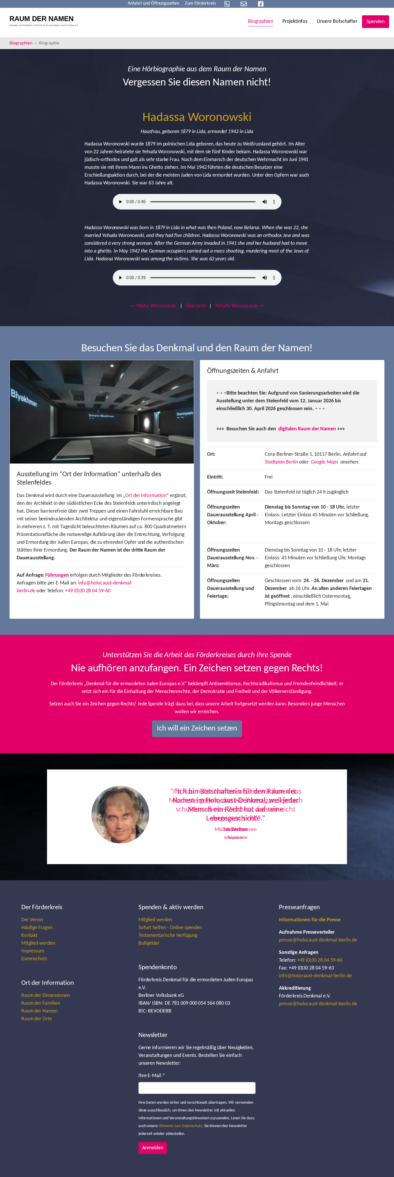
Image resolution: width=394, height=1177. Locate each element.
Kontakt (29, 935)
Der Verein (32, 920)
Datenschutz (34, 959)
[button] (99, 817)
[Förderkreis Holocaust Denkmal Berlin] (46, 22)
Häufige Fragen (36, 928)
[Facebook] (260, 4)
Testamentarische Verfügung (167, 935)
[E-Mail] (243, 4)
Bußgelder (149, 943)
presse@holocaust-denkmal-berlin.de (318, 940)
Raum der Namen (39, 1011)
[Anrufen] (227, 4)
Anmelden (152, 1148)
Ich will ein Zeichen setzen (197, 729)
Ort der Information (145, 495)
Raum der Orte (36, 1019)
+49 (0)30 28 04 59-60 (87, 591)
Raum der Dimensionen (45, 995)
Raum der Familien (40, 1003)
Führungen (57, 575)
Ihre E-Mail (151, 1076)
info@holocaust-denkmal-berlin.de (315, 976)
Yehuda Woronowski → (239, 306)
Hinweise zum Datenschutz (180, 1126)
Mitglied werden (38, 943)
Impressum (32, 951)
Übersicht (196, 306)
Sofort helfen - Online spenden (170, 928)
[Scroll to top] (380, 1163)
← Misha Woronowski (154, 306)
